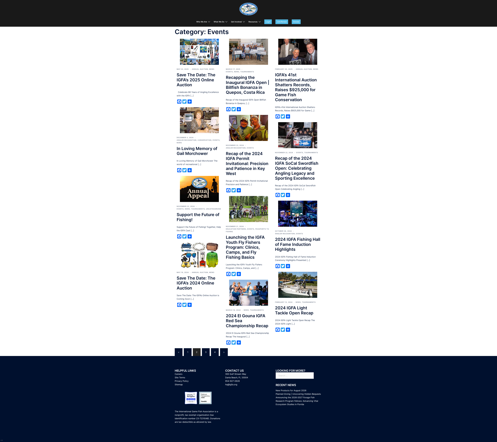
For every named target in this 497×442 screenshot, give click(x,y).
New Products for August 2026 (291, 390)
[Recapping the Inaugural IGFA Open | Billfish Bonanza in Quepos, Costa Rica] (248, 51)
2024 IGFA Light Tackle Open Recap (294, 310)
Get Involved (236, 22)
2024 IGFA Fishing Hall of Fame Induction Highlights (297, 244)
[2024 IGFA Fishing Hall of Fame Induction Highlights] (297, 213)
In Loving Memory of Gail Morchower (197, 151)
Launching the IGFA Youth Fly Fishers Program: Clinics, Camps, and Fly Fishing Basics (245, 247)
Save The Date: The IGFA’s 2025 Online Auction (196, 79)
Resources (253, 22)
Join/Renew (282, 22)
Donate (296, 22)
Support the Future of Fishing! (198, 217)
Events (229, 72)
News (211, 69)
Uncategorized (213, 209)
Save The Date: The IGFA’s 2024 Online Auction (196, 283)
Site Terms (180, 377)
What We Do (219, 22)
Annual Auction (200, 69)
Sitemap (179, 384)
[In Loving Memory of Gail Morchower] (199, 120)
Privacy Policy (182, 381)
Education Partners (236, 229)
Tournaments (247, 72)
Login (268, 22)
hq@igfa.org (231, 384)
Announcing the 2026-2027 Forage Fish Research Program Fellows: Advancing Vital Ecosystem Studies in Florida (297, 401)
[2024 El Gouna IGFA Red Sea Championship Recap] (248, 292)
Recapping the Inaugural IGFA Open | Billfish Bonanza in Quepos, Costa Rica (247, 85)
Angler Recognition (186, 140)
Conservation (204, 140)
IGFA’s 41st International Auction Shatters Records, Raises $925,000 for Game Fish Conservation (296, 87)
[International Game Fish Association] (248, 10)
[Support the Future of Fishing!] (199, 188)
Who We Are (201, 22)
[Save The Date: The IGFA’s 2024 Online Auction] (199, 255)
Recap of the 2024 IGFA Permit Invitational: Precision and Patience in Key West (247, 163)
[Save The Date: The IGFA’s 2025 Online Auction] (199, 51)
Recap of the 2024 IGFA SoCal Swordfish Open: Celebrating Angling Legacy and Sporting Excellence (296, 168)
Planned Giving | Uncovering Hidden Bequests (298, 394)
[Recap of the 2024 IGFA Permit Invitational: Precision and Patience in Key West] (248, 127)
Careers (178, 374)
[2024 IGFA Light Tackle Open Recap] (297, 284)
